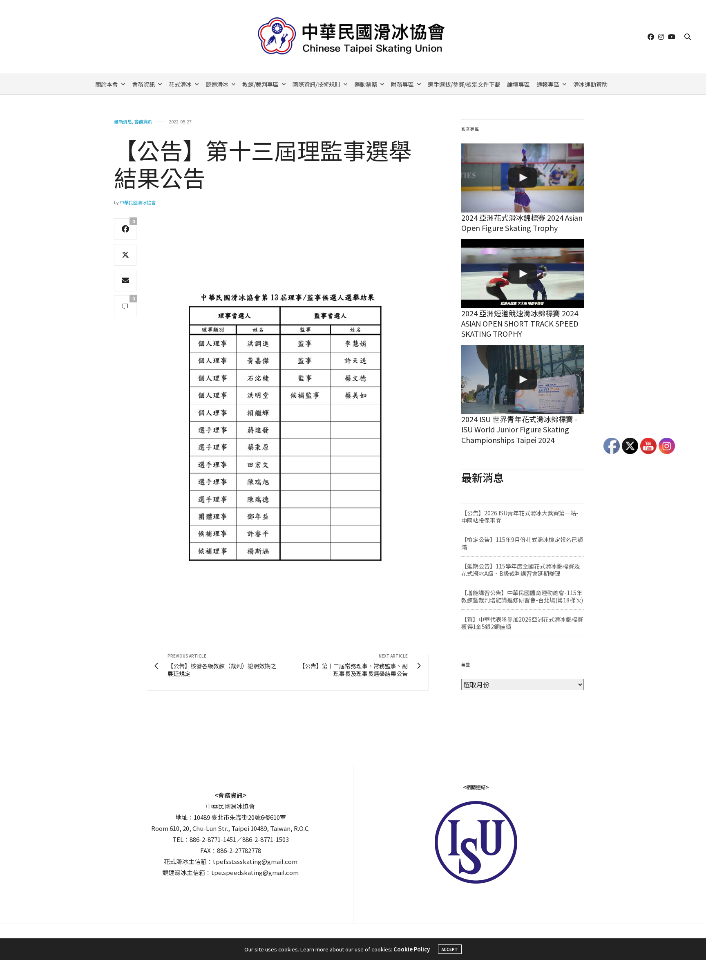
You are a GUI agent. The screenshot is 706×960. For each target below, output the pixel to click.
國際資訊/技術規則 (316, 84)
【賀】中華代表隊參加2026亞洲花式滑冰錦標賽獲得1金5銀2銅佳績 (522, 623)
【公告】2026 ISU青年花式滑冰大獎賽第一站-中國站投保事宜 (520, 516)
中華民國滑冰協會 (138, 202)
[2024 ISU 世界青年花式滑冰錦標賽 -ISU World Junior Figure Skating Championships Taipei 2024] (522, 379)
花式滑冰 (180, 84)
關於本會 (106, 84)
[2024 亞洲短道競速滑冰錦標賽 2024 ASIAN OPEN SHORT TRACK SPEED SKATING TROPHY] (522, 273)
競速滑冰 (217, 84)
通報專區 (547, 84)
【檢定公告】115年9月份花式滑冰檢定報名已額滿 (522, 543)
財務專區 (402, 84)
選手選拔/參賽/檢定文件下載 (464, 84)
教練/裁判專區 (260, 84)
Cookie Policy (411, 949)
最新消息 (123, 121)
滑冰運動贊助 (590, 84)
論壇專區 (518, 84)
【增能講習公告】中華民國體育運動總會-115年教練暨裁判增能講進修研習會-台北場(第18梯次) (522, 596)
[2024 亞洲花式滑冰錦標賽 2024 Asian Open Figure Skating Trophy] (522, 178)
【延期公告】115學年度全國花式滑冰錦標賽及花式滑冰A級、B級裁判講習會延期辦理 (520, 569)
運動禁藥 (365, 84)
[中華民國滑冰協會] (353, 36)
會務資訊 (143, 84)
